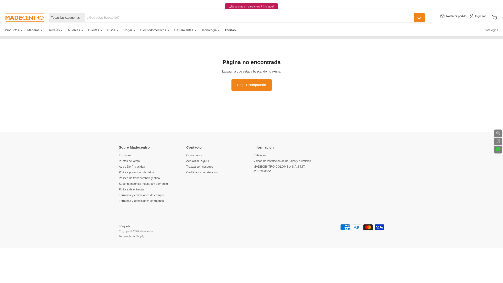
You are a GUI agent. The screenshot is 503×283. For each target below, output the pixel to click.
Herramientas (184, 30)
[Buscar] (419, 17)
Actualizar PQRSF (198, 161)
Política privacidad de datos (136, 172)
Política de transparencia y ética (139, 178)
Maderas (33, 30)
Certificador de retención (202, 172)
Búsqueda (124, 226)
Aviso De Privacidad (132, 166)
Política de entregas (131, 189)
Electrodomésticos (153, 30)
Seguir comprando (251, 85)
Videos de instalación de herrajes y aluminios (282, 161)
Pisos (111, 30)
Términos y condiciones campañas (141, 200)
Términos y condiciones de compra (141, 195)
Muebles (74, 30)
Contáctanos (194, 155)
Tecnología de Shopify (131, 236)
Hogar (128, 30)
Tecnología (209, 30)
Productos (12, 30)
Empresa (125, 155)
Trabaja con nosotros (199, 166)
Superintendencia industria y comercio (143, 183)
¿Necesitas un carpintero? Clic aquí (251, 6)
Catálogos (491, 30)
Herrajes (54, 30)
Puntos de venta (129, 161)
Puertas (94, 30)
